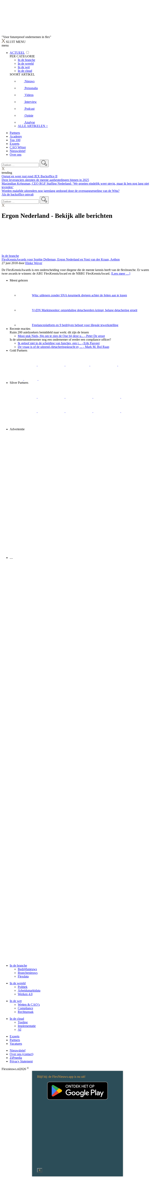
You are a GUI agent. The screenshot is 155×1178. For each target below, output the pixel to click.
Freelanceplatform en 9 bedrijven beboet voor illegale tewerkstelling (75, 325)
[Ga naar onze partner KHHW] (31, 379)
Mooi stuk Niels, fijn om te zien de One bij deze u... (61, 336)
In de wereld (18, 983)
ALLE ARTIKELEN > (33, 126)
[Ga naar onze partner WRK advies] (23, 425)
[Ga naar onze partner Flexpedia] (131, 364)
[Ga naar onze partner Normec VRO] (107, 397)
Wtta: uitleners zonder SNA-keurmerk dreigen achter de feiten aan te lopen (79, 295)
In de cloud (17, 1018)
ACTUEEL (17, 52)
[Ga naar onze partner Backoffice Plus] (24, 364)
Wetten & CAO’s (29, 1004)
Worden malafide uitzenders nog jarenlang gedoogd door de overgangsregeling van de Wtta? (60, 190)
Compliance (25, 1008)
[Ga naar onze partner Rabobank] (51, 411)
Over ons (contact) (21, 1054)
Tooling (23, 1022)
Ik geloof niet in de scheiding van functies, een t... (59, 343)
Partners (15, 132)
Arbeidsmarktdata (29, 990)
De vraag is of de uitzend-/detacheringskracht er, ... (63, 347)
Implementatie (27, 1026)
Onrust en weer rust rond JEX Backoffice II (29, 176)
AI (19, 1029)
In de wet (16, 1001)
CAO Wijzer (18, 147)
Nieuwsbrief (17, 151)
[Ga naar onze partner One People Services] (104, 364)
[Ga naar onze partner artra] (24, 411)
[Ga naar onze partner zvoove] (51, 379)
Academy (16, 136)
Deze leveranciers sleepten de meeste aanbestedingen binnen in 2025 (45, 180)
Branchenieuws (28, 972)
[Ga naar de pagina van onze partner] (37, 581)
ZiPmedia (16, 1057)
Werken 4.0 (25, 994)
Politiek (22, 987)
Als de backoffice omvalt (18, 194)
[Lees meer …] (120, 273)
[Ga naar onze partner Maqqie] (134, 397)
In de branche (10, 256)
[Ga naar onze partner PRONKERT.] (79, 397)
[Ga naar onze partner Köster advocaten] (107, 411)
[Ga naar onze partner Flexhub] (24, 397)
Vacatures (16, 1043)
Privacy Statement (21, 1061)
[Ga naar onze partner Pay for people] (134, 411)
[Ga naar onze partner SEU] (51, 397)
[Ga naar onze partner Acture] (51, 364)
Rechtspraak (26, 1012)
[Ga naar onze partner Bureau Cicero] (17, 379)
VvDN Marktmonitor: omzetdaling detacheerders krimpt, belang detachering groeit (84, 310)
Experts (14, 143)
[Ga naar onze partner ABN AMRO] (79, 411)
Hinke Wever (33, 263)
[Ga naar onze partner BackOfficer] (77, 364)
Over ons (15, 154)
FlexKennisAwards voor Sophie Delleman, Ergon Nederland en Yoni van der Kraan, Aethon (61, 259)
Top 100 (15, 140)
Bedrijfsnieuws (27, 969)
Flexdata (23, 976)
